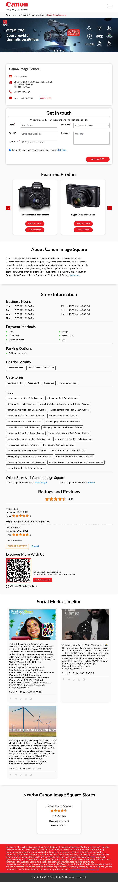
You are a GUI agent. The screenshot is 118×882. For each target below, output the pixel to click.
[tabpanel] (59, 35)
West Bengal (29, 15)
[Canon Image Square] (17, 6)
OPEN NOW (45, 98)
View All (35, 546)
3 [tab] (60, 51)
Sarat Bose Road (15, 368)
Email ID (12, 133)
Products (66, 125)
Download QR (42, 580)
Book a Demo (34, 224)
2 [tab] (57, 51)
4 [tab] (63, 51)
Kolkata (41, 15)
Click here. (62, 150)
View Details (35, 230)
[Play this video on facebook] (85, 626)
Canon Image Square (59, 806)
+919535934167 (22, 92)
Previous (8, 208)
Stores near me (13, 15)
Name (11, 125)
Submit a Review (17, 546)
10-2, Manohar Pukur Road (41, 368)
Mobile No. (14, 142)
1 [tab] (54, 51)
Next (109, 208)
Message (65, 133)
